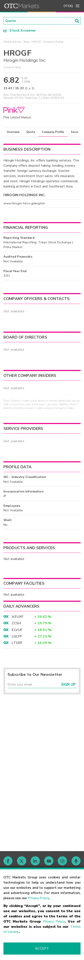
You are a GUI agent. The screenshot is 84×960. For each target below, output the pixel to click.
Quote (30, 132)
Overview (13, 132)
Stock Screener (21, 30)
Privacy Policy (38, 898)
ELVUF (17, 630)
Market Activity (12, 42)
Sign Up (68, 684)
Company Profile (53, 132)
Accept (42, 948)
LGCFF (17, 636)
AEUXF (17, 616)
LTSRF (17, 643)
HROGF (36, 42)
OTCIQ (68, 6)
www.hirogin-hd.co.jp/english (24, 203)
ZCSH (16, 623)
